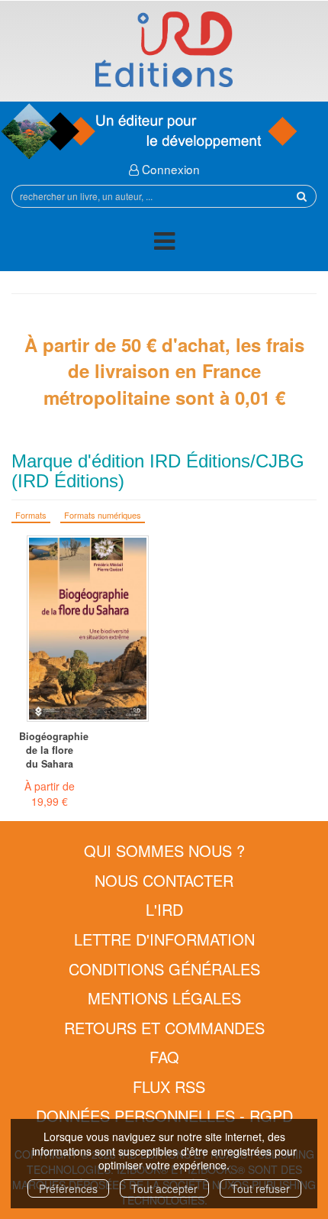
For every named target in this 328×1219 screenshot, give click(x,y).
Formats (31, 515)
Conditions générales (164, 969)
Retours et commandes (164, 1028)
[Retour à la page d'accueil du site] (164, 49)
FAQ (164, 1057)
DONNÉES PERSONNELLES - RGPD (164, 1115)
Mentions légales (164, 998)
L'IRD (164, 909)
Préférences (68, 1188)
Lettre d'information (164, 939)
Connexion (169, 168)
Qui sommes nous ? (164, 850)
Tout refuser (260, 1188)
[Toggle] (164, 243)
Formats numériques (102, 515)
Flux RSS (169, 1086)
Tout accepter (164, 1188)
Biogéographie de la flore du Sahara (49, 750)
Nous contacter (164, 880)
